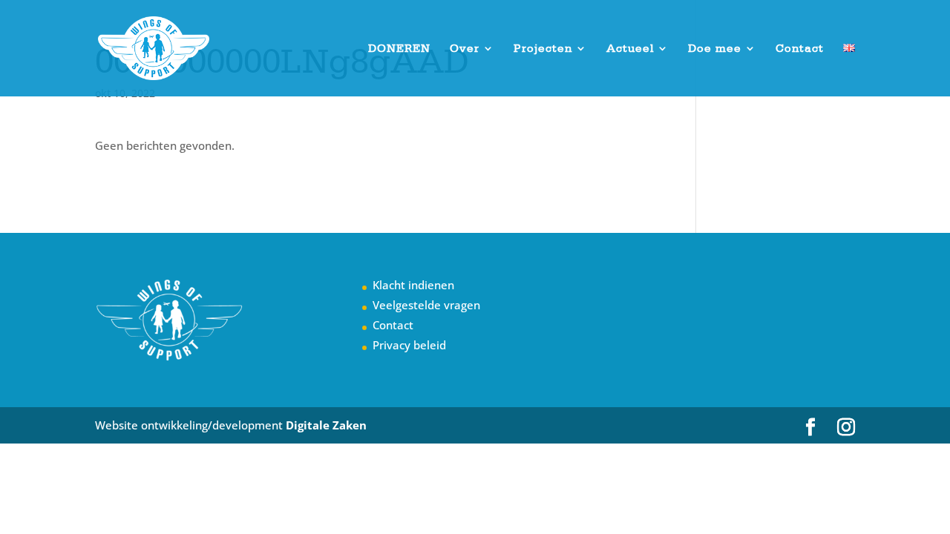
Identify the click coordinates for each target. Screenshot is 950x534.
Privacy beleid (409, 344)
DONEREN (399, 49)
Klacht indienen (413, 284)
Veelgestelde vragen (426, 304)
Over (464, 49)
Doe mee (714, 49)
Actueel (630, 49)
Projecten (543, 49)
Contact (800, 49)
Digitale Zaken (326, 425)
